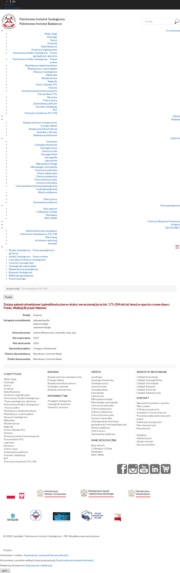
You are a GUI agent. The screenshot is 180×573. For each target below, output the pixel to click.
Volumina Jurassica (58, 407)
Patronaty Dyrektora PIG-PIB (41, 112)
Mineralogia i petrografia (44, 166)
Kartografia (51, 157)
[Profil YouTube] (144, 469)
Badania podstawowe (45, 135)
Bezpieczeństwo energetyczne (40, 122)
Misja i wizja (51, 33)
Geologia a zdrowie (46, 131)
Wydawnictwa (49, 78)
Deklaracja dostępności (149, 422)
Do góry (8, 550)
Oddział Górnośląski (148, 383)
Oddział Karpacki (146, 386)
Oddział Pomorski (146, 389)
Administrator (144, 438)
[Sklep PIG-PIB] (166, 469)
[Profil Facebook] (122, 469)
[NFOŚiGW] (13, 514)
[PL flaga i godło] (15, 492)
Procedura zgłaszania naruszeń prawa (153, 417)
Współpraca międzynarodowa (41, 65)
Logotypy (9, 442)
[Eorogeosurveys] (61, 514)
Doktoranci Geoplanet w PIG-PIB (38, 233)
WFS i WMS (50, 218)
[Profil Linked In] (155, 469)
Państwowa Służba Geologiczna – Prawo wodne (22, 406)
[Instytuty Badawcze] (36, 514)
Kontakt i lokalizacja (46, 106)
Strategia (52, 36)
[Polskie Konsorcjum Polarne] (92, 514)
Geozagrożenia (49, 154)
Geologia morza (48, 147)
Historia (53, 87)
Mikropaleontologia (46, 163)
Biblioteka (51, 74)
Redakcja (141, 435)
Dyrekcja (52, 43)
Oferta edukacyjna (47, 173)
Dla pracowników (146, 444)
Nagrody (52, 81)
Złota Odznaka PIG (46, 84)
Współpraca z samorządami (42, 68)
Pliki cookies (143, 406)
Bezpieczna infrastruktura (43, 128)
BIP (55, 109)
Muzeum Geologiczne (45, 71)
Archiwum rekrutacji (46, 240)
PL (7, 1)
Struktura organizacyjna (44, 49)
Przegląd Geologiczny (59, 400)
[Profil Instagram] (133, 469)
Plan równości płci (146, 425)
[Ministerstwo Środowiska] (51, 492)
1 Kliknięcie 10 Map (46, 211)
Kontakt (52, 243)
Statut (53, 40)
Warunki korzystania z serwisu (153, 402)
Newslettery (143, 428)
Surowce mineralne (46, 182)
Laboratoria (51, 160)
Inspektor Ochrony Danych (151, 412)
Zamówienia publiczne (45, 103)
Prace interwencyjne (45, 179)
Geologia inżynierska (46, 144)
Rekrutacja (51, 237)
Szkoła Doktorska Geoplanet (41, 230)
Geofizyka (51, 141)
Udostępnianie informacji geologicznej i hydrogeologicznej (36, 187)
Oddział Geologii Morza (149, 380)
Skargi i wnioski (145, 441)
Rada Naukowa (49, 46)
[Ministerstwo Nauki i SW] (97, 492)
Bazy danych (50, 208)
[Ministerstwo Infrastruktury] (139, 492)
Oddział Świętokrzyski (149, 392)
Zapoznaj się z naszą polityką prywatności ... (47, 555)
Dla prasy (52, 97)
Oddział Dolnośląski (147, 376)
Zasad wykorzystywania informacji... (75, 560)
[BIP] (117, 514)
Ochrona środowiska (46, 170)
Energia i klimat (49, 125)
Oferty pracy (50, 100)
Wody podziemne (47, 192)
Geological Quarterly (59, 404)
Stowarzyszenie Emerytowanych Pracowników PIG (39, 92)
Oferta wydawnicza (46, 176)
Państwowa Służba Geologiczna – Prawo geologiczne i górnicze (35, 54)
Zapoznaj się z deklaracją (39, 565)
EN (13, 1)
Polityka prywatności (148, 409)
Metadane (51, 214)
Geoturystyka (49, 151)
